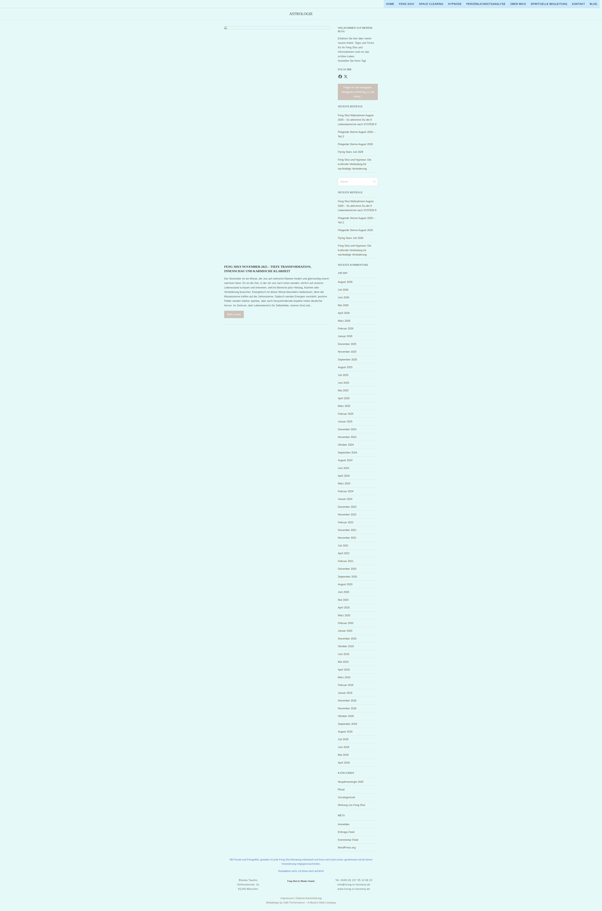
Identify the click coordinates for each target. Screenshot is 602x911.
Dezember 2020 (347, 568)
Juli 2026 (343, 289)
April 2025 (344, 398)
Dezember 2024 (347, 429)
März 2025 (344, 406)
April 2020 (344, 607)
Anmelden (343, 824)
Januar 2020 (345, 630)
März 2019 (344, 677)
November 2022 (347, 514)
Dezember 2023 (347, 506)
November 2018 (347, 708)
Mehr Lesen (234, 314)
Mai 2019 (343, 661)
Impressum (287, 898)
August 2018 (345, 731)
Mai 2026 (343, 305)
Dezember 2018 (347, 700)
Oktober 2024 (346, 444)
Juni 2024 (343, 468)
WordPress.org (347, 847)
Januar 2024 (345, 499)
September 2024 (347, 452)
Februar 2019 (345, 685)
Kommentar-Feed (348, 839)
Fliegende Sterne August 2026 (355, 144)
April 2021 (344, 553)
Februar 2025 (345, 413)
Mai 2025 (343, 390)
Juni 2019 (343, 654)
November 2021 (347, 537)
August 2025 (345, 367)
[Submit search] (374, 181)
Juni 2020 (343, 592)
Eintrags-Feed (346, 832)
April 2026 (344, 312)
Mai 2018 (343, 754)
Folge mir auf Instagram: (357, 92)
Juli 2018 (343, 739)
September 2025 (347, 359)
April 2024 (344, 475)
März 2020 (344, 615)
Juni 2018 (343, 747)
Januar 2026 (345, 336)
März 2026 (344, 320)
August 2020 (345, 584)
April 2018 (344, 762)
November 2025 (347, 351)
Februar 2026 (345, 328)
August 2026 (345, 281)
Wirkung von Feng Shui (351, 805)
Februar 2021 (345, 561)
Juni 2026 (343, 297)
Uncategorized (346, 797)
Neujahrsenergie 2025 (350, 781)
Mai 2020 (343, 599)
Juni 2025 (343, 382)
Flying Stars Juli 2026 (350, 151)
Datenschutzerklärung (309, 898)
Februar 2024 (345, 491)
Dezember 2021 (347, 530)
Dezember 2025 (347, 344)
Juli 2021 (343, 545)
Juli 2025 (343, 375)
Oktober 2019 (346, 646)
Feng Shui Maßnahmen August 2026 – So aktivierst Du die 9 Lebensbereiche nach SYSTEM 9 (357, 120)
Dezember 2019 (347, 638)
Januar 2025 (345, 421)
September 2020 (347, 576)
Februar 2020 (345, 623)
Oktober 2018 (346, 716)
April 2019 (344, 669)
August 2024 (345, 460)
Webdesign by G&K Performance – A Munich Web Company (301, 902)
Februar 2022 (345, 522)
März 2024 (344, 483)
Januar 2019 (345, 692)
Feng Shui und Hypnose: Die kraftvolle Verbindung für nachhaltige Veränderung (354, 164)
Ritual (341, 789)
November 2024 (347, 437)
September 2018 (347, 723)
